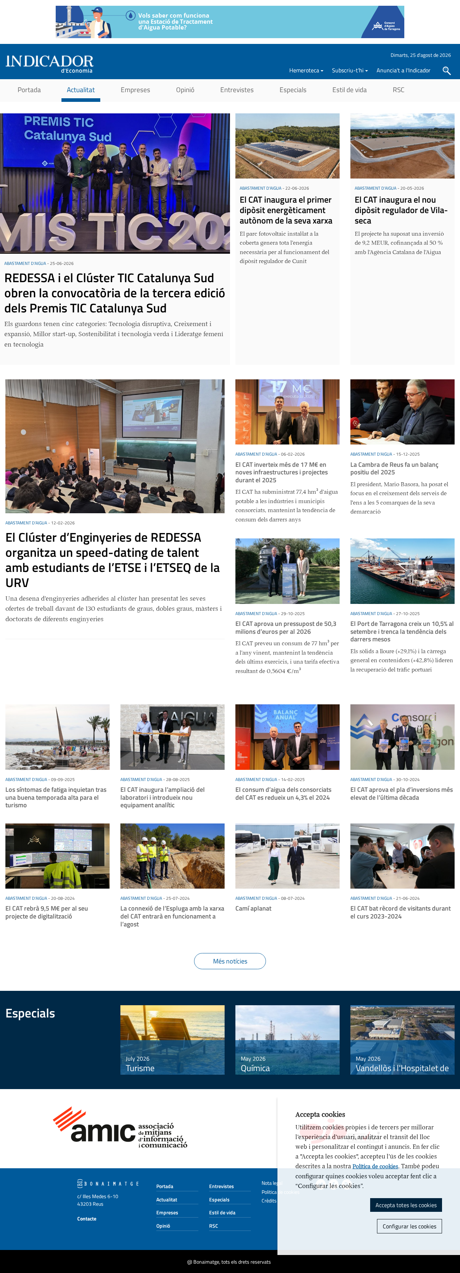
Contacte (86, 1218)
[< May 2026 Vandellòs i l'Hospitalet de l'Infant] (402, 1039)
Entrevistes (237, 89)
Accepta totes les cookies (406, 1205)
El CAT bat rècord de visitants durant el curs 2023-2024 (400, 912)
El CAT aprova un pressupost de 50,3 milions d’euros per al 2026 (285, 627)
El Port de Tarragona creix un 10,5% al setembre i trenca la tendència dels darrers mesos (402, 631)
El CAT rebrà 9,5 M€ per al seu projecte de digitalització (46, 912)
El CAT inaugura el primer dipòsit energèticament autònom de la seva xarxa (286, 210)
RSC (398, 89)
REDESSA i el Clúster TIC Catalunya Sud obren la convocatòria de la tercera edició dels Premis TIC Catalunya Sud (114, 292)
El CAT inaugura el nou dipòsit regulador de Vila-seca (401, 210)
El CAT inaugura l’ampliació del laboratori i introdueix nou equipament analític (162, 797)
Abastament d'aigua (25, 263)
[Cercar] (447, 71)
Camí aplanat (253, 908)
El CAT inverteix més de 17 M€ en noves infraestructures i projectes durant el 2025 (281, 472)
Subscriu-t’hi (348, 70)
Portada (29, 89)
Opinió (185, 89)
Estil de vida (349, 89)
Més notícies (230, 961)
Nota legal (272, 1183)
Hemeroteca (304, 70)
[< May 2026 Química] (287, 1039)
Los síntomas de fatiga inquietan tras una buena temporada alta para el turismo (55, 797)
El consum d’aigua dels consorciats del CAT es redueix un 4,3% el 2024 (283, 793)
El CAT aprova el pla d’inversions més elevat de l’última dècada (401, 793)
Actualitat (81, 89)
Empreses (135, 89)
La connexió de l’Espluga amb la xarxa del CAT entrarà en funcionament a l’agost (172, 916)
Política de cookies (375, 1166)
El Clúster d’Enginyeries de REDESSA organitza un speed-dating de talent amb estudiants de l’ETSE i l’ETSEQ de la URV (112, 559)
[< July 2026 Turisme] (172, 1039)
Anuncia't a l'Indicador (404, 70)
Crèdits (269, 1200)
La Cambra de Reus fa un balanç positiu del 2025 (394, 468)
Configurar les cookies (409, 1226)
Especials (293, 89)
